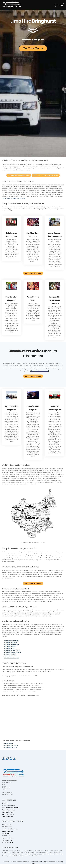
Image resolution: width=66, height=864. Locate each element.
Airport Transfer (6, 824)
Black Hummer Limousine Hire (10, 807)
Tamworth (17, 854)
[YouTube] (14, 758)
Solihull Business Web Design (38, 861)
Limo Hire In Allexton (10, 646)
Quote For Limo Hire (7, 816)
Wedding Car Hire (7, 840)
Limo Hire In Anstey (9, 648)
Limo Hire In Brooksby (10, 747)
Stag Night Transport (8, 842)
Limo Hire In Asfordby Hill (11, 658)
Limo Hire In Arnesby (10, 654)
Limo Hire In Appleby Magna (12, 652)
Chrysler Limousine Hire (8, 810)
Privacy (60, 861)
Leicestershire (8, 743)
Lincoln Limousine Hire (8, 814)
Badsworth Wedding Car (8, 805)
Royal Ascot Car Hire (7, 838)
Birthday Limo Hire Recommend (39, 371)
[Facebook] (3, 758)
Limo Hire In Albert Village (11, 644)
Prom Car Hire (6, 836)
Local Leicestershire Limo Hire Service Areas (16, 741)
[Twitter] (7, 758)
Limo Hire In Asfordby (10, 656)
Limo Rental (5, 803)
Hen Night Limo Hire (7, 831)
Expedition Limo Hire (7, 812)
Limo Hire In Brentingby (11, 745)
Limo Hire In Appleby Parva (12, 650)
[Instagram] (10, 758)
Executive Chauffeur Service (10, 829)
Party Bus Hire (5, 833)
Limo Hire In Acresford (10, 642)
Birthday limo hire (7, 827)
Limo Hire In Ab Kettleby (11, 640)
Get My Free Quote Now (33, 273)
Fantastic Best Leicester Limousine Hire (13, 198)
